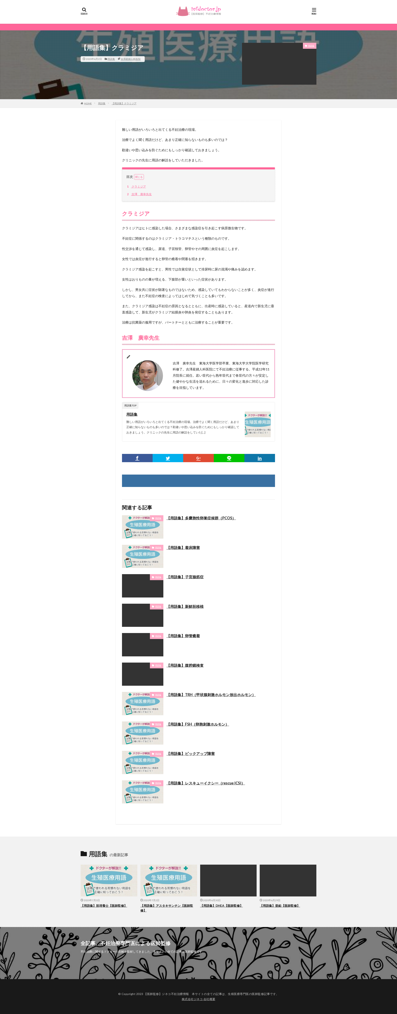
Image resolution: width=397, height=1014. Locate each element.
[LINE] (229, 458)
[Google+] (198, 458)
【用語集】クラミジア (124, 103)
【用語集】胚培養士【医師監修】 (104, 905)
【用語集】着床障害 (183, 547)
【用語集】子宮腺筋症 (185, 577)
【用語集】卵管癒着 (183, 635)
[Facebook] (137, 458)
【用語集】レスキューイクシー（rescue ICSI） (205, 783)
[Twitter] (168, 458)
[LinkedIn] (259, 458)
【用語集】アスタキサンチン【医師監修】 (166, 908)
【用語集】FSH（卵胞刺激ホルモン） (197, 724)
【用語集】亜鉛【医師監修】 (280, 905)
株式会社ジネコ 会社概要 (198, 999)
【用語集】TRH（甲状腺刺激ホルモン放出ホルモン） (211, 694)
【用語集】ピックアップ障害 (190, 753)
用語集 (111, 59)
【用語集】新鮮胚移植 (185, 606)
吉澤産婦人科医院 (131, 59)
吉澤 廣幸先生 (139, 194)
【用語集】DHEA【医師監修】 (221, 905)
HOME (88, 103)
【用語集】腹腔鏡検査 (185, 665)
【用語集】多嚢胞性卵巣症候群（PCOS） (201, 518)
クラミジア (136, 186)
